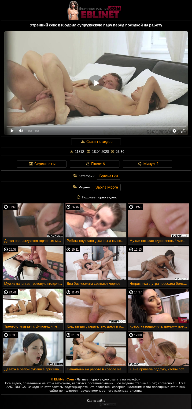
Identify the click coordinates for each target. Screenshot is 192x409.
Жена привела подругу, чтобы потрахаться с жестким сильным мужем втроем (159, 369)
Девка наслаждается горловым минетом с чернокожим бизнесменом (34, 241)
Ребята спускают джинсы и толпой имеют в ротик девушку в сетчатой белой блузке (96, 241)
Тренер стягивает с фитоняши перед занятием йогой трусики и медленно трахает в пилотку (34, 326)
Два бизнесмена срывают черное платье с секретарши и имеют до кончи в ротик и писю (96, 283)
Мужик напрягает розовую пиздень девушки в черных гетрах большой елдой (34, 283)
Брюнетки (108, 176)
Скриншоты (44, 164)
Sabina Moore (107, 187)
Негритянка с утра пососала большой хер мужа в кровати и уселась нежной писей (159, 283)
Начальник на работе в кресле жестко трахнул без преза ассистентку (96, 369)
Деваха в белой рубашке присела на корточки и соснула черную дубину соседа (34, 369)
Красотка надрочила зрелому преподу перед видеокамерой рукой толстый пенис (159, 326)
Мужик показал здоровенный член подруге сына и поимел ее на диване (159, 241)
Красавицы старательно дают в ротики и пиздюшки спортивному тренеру (96, 326)
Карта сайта (96, 400)
